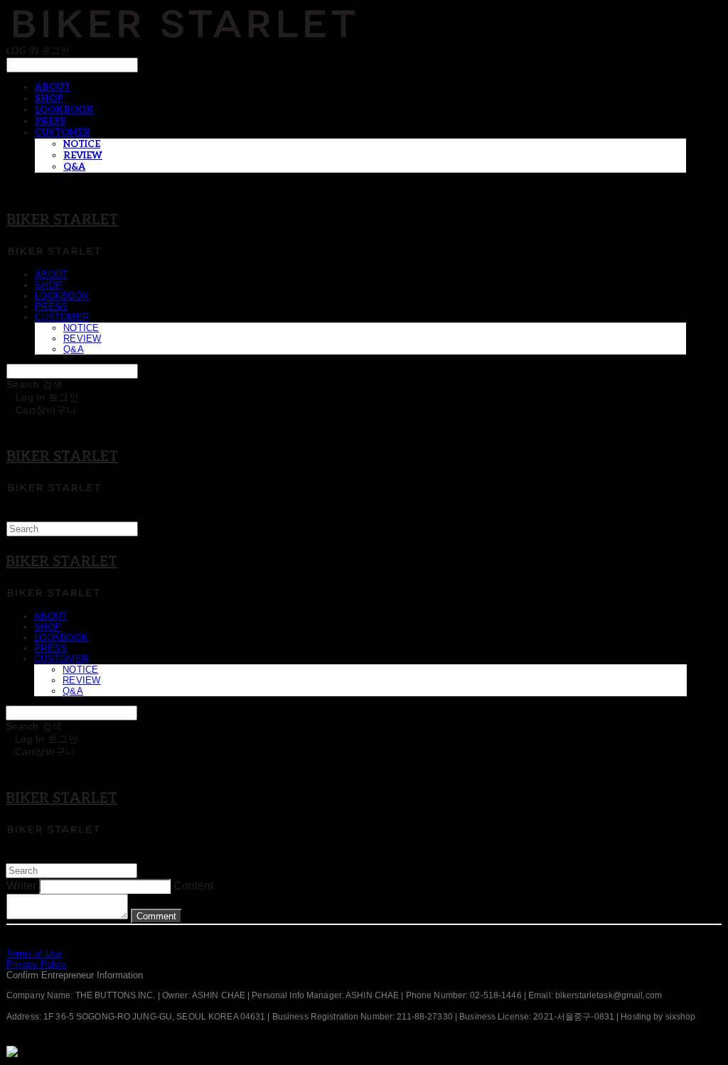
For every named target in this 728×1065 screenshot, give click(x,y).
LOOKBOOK (64, 110)
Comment (156, 916)
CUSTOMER (62, 133)
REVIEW (82, 155)
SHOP (49, 98)
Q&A (74, 167)
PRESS (50, 121)
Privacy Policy (36, 964)
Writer (21, 886)
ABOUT (52, 87)
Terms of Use (34, 953)
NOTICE (81, 144)
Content (193, 886)
